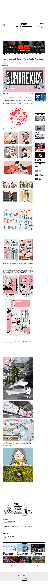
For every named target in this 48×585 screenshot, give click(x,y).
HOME (4, 53)
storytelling (6, 527)
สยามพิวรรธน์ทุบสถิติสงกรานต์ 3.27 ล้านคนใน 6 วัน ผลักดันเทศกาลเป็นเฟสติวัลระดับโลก (9, 565)
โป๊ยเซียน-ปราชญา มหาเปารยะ (18, 526)
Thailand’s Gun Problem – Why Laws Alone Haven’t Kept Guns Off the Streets (39, 132)
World (36, 149)
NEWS (7, 53)
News (18, 575)
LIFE (15, 53)
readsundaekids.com (23, 272)
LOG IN (39, 27)
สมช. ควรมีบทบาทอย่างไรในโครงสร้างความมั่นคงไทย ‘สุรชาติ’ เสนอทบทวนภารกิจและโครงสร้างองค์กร (41, 176)
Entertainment (33, 552)
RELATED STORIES (24, 543)
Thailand (36, 158)
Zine (8, 527)
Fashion (18, 552)
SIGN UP (42, 27)
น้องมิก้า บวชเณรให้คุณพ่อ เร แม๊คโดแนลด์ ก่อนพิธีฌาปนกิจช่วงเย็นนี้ (41, 180)
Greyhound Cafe (7, 526)
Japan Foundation (12, 527)
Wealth (24, 575)
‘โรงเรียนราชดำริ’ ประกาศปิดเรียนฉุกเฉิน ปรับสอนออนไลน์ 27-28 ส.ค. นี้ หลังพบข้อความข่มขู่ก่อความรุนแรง (41, 184)
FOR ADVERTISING (24, 578)
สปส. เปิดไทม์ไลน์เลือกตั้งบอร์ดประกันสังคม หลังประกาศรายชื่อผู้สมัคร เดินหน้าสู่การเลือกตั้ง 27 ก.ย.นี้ (38, 160)
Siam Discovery (16, 527)
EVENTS (36, 53)
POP (12, 53)
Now (30, 576)
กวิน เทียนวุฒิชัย (24, 526)
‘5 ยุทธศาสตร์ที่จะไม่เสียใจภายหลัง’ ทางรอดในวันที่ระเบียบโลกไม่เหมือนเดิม (38, 141)
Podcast (18, 576)
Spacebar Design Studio (7, 525)
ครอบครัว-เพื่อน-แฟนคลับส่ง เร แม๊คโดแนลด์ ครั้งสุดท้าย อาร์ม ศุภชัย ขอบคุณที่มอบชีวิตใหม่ (41, 171)
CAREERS (40, 53)
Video (24, 576)
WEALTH (10, 53)
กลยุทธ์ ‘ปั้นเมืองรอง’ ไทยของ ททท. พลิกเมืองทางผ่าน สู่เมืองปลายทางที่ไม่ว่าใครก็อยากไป (37, 565)
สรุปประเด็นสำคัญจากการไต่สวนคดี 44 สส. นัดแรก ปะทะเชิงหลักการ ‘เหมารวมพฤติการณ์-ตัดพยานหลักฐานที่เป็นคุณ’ (41, 167)
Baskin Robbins (21, 527)
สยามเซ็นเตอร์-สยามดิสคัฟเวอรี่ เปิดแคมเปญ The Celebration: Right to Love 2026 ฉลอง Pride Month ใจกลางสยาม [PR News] (37, 554)
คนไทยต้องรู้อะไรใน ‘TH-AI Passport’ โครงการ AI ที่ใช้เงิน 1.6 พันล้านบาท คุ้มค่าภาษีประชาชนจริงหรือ (39, 123)
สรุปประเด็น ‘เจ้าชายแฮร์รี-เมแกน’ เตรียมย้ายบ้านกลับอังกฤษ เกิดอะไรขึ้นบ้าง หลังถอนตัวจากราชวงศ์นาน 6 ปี (39, 151)
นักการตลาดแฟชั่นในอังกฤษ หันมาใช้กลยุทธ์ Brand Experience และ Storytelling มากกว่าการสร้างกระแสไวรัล (23, 565)
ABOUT (4, 54)
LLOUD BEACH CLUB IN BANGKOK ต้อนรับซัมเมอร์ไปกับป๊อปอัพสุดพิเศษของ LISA (23, 554)
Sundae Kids (25, 525)
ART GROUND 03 (11, 526)
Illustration (28, 525)
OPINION (33, 53)
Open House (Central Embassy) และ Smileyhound (17, 525)
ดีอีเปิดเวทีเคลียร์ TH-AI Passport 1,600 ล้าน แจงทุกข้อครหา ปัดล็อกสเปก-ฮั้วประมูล (9, 554)
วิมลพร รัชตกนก (5, 62)
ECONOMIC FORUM (20, 53)
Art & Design (5, 57)
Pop (30, 575)
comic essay (28, 526)
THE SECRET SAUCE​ (27, 53)
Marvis (31, 526)
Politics (4, 552)
